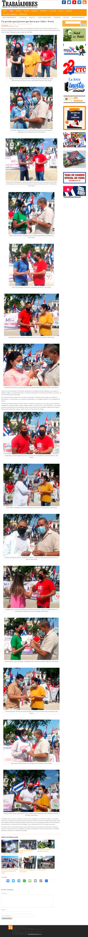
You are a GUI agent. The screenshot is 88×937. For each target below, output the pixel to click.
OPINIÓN (34, 11)
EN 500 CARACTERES (44, 17)
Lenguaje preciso (78, 17)
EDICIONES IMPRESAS (10, 14)
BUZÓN (26, 11)
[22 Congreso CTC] (74, 74)
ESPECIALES (23, 14)
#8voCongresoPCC (9, 17)
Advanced (67, 24)
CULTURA (53, 11)
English (66, 17)
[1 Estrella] (2, 25)
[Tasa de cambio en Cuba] (74, 183)
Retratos (57, 17)
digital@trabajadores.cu (35, 934)
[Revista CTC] (74, 168)
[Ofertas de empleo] (74, 118)
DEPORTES (43, 11)
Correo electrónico (6, 915)
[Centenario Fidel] (74, 41)
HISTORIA (69, 11)
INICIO (5, 11)
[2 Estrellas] (3, 25)
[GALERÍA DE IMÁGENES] (74, 147)
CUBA (11, 11)
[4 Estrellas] (6, 25)
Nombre (3, 909)
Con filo (32, 17)
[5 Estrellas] (7, 25)
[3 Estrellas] (4, 25)
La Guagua (22, 17)
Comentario (4, 893)
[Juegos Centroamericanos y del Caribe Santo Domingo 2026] (74, 56)
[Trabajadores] (10, 927)
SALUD (61, 11)
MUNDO (18, 11)
